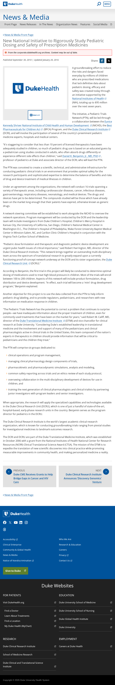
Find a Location (12, 620)
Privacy (62, 555)
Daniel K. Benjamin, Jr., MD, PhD (80, 156)
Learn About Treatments (16, 615)
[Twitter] (10, 522)
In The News (46, 24)
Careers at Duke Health (71, 646)
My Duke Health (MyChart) (17, 625)
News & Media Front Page (18, 35)
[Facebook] (5, 522)
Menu (107, 4)
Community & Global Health (17, 549)
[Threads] (5, 529)
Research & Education (70, 544)
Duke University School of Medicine (77, 602)
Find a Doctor (11, 610)
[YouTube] (16, 522)
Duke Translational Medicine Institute (41, 320)
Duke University (67, 627)
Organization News (66, 24)
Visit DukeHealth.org (13, 602)
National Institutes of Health (88, 98)
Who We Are (65, 539)
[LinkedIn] (21, 522)
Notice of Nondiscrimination (17, 560)
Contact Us (64, 560)
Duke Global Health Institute (73, 618)
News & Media (10, 555)
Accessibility (9, 539)
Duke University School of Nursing (76, 610)
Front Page (10, 24)
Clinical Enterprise (12, 544)
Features (85, 24)
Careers (63, 549)
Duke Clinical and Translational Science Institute (23, 664)
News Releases (28, 24)
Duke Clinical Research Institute (90, 129)
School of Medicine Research (17, 654)
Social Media (100, 24)
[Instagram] (27, 522)
